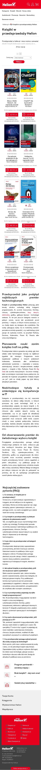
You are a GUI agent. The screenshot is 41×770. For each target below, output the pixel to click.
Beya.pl (25, 735)
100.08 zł (30, 225)
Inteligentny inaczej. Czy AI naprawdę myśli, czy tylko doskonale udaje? (28, 160)
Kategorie (5, 11)
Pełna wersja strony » (20, 768)
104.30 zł (30, 281)
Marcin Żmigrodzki (12, 162)
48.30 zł (13, 225)
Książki (12, 11)
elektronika (6, 315)
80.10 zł (13, 170)
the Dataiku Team (18, 217)
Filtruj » (19, 62)
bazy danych (33, 312)
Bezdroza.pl (11, 732)
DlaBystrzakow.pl (28, 728)
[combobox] (23, 57)
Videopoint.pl (12, 735)
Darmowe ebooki (8, 19)
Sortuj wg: (9, 57)
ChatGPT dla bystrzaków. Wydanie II (28, 103)
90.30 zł (13, 281)
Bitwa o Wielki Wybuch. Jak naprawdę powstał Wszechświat (12, 104)
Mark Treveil (8, 217)
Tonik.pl (15, 763)
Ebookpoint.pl (27, 732)
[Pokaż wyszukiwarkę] (28, 4)
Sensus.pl (26, 725)
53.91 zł (30, 114)
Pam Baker (28, 106)
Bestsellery (31, 15)
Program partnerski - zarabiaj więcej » (24, 666)
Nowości (22, 15)
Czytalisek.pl (12, 738)
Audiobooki (6, 15)
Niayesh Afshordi (10, 106)
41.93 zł (30, 170)
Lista (17, 53)
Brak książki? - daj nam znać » (27, 674)
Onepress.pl (11, 725)
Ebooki (18, 11)
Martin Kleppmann (27, 273)
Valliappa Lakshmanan (11, 273)
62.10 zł (13, 114)
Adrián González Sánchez (29, 217)
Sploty (24, 738)
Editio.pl (10, 728)
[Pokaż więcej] (20, 47)
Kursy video (26, 11)
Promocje (15, 15)
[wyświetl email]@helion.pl (13, 756)
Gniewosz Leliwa (28, 162)
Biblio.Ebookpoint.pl (14, 741)
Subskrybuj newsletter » (25, 683)
